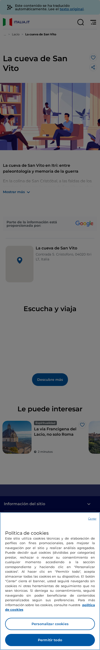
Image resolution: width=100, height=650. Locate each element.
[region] (50, 581)
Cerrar (92, 518)
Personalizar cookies (50, 624)
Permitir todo (50, 640)
